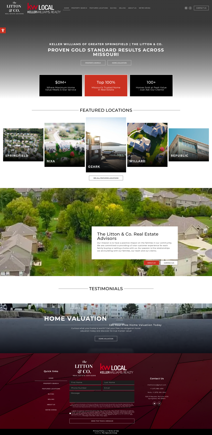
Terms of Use (114, 431)
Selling (122, 8)
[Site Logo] (14, 8)
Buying (113, 8)
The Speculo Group (109, 433)
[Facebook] (186, 8)
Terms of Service (123, 414)
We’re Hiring (144, 8)
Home (66, 8)
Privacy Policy (77, 415)
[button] (3, 30)
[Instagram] (190, 8)
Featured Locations (99, 8)
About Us (132, 8)
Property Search (79, 8)
